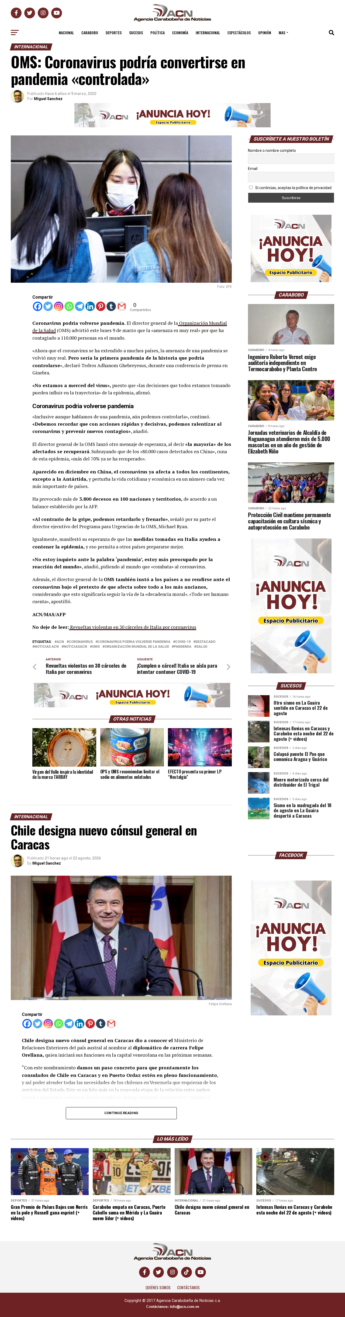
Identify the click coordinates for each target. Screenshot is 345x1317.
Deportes (114, 32)
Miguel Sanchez (48, 99)
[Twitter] (48, 306)
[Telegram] (79, 306)
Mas (282, 32)
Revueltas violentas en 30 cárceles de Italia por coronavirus (132, 627)
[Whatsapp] (69, 306)
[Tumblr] (111, 306)
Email (252, 168)
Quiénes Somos (158, 1287)
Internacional (208, 32)
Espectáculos (239, 32)
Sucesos (136, 32)
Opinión (264, 32)
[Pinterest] (100, 306)
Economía (180, 32)
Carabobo (89, 32)
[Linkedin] (90, 306)
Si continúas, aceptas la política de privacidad (293, 188)
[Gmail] (121, 306)
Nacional (66, 32)
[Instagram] (58, 306)
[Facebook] (37, 306)
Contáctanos (188, 1287)
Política (157, 32)
